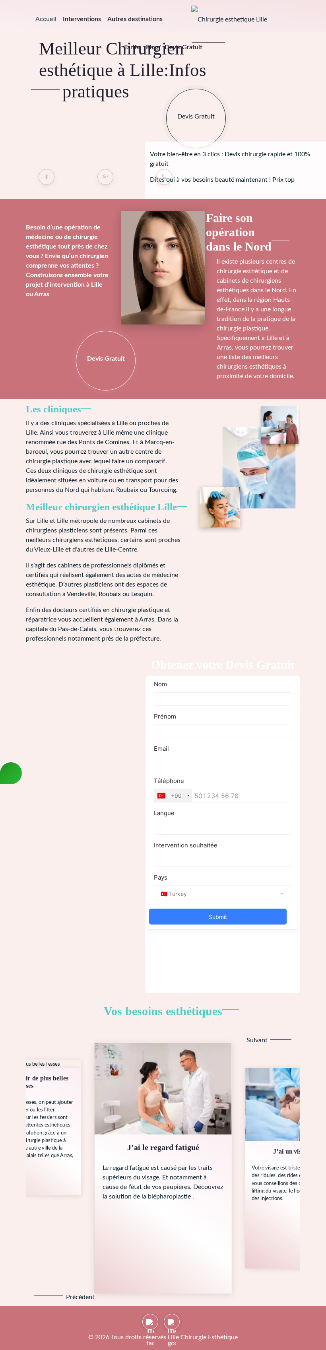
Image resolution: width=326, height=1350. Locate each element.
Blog (152, 47)
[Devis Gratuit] (196, 94)
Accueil (45, 19)
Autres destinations (135, 19)
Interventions (82, 19)
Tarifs (132, 47)
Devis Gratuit (183, 47)
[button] (48, 1297)
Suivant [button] (257, 1040)
